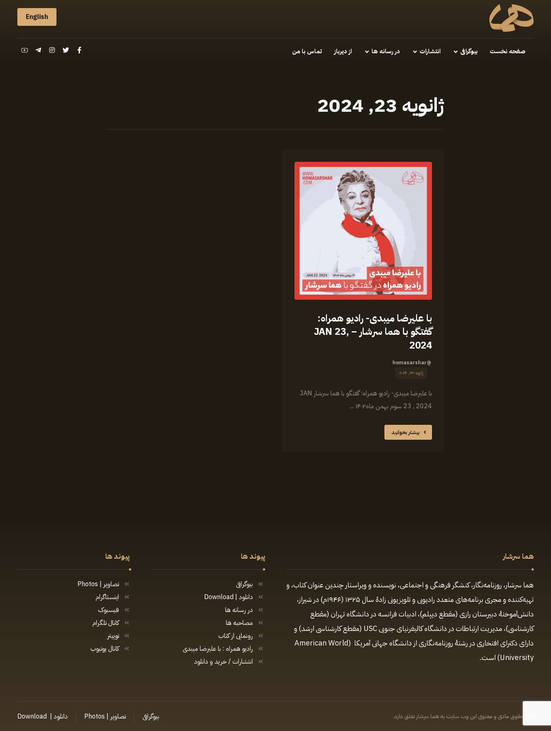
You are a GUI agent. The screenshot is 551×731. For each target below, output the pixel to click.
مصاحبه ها (239, 623)
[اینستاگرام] (52, 50)
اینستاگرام (107, 597)
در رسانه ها (239, 610)
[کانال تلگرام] (38, 50)
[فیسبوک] (79, 50)
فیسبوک (108, 610)
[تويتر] (65, 50)
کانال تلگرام (105, 623)
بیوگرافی (244, 584)
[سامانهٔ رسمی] (511, 18)
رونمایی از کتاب (235, 636)
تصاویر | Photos (98, 584)
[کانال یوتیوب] (24, 50)
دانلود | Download (228, 597)
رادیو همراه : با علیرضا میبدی (218, 649)
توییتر (113, 636)
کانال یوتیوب (104, 649)
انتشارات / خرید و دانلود (223, 661)
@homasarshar (411, 362)
